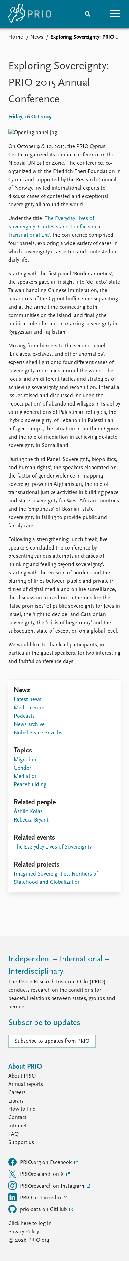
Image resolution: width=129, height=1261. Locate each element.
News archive (29, 724)
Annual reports (25, 1084)
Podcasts (24, 716)
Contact (17, 1118)
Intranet (17, 1126)
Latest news (27, 699)
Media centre (29, 708)
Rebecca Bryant (31, 820)
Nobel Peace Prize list (39, 733)
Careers (17, 1093)
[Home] (29, 14)
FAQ (13, 1134)
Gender (22, 768)
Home (15, 37)
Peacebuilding (30, 785)
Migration (25, 760)
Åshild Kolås (28, 812)
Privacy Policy (23, 1232)
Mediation (26, 776)
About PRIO (22, 1076)
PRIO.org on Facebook (46, 1162)
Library (15, 1101)
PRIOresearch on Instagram (53, 1186)
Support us (21, 1142)
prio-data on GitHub (44, 1210)
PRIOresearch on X (42, 1174)
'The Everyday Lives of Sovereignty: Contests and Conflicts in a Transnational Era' (54, 227)
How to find (22, 1109)
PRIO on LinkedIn (41, 1198)
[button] (115, 14)
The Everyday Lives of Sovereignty (53, 847)
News (36, 37)
